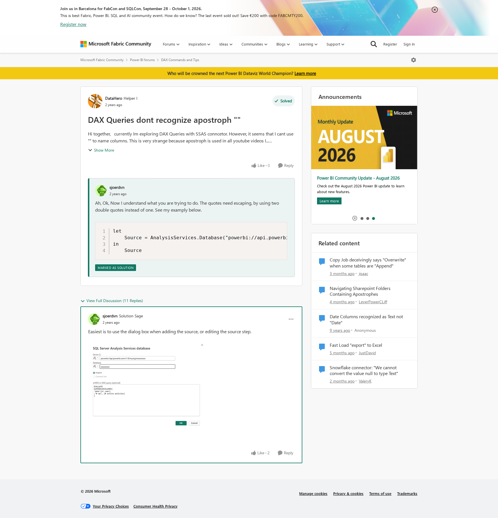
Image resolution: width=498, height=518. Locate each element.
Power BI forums (142, 60)
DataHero (113, 98)
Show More (104, 150)
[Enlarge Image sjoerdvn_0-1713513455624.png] (145, 386)
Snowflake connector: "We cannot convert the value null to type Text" (364, 370)
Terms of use (380, 493)
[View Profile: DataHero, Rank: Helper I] (95, 101)
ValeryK (365, 381)
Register (390, 44)
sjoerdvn (117, 187)
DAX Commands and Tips (180, 60)
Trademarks (407, 493)
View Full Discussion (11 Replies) (114, 300)
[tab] (362, 218)
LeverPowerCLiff (373, 301)
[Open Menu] (414, 60)
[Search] (373, 44)
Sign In (409, 44)
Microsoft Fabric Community (102, 60)
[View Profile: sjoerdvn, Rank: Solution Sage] (94, 319)
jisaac (363, 273)
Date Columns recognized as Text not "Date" (366, 319)
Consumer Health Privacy (155, 506)
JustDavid (367, 352)
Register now (73, 24)
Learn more (305, 73)
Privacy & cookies (348, 493)
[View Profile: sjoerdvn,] (101, 190)
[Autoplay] (354, 218)
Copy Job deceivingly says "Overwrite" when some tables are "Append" (368, 263)
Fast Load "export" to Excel (356, 345)
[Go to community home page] (115, 44)
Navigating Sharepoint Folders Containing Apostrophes (360, 291)
